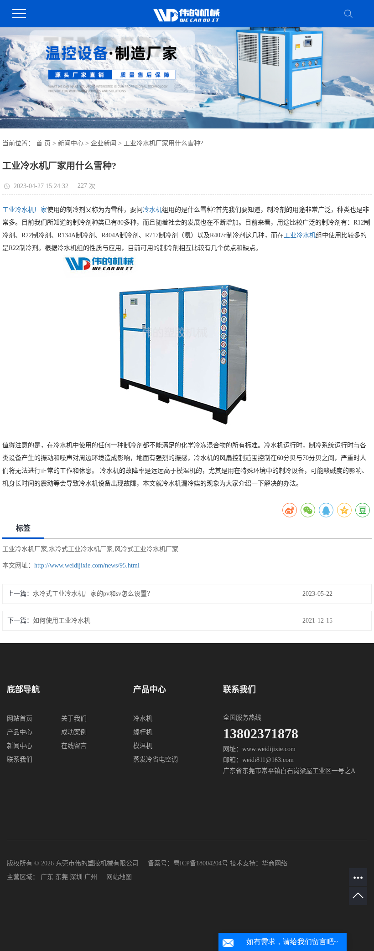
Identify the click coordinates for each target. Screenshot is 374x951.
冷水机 (152, 209)
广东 (47, 877)
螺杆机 (142, 732)
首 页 (43, 143)
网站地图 (119, 877)
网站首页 (19, 718)
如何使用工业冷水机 (61, 620)
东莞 (61, 877)
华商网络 (274, 863)
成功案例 (74, 732)
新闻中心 (70, 143)
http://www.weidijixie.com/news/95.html (87, 565)
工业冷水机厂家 (24, 209)
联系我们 (19, 759)
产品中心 (19, 732)
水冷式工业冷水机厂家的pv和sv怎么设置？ (93, 593)
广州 (90, 877)
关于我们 (74, 718)
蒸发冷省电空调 (155, 759)
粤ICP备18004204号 (200, 863)
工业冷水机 (300, 235)
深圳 (76, 877)
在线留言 (74, 745)
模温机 (142, 745)
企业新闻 (103, 143)
